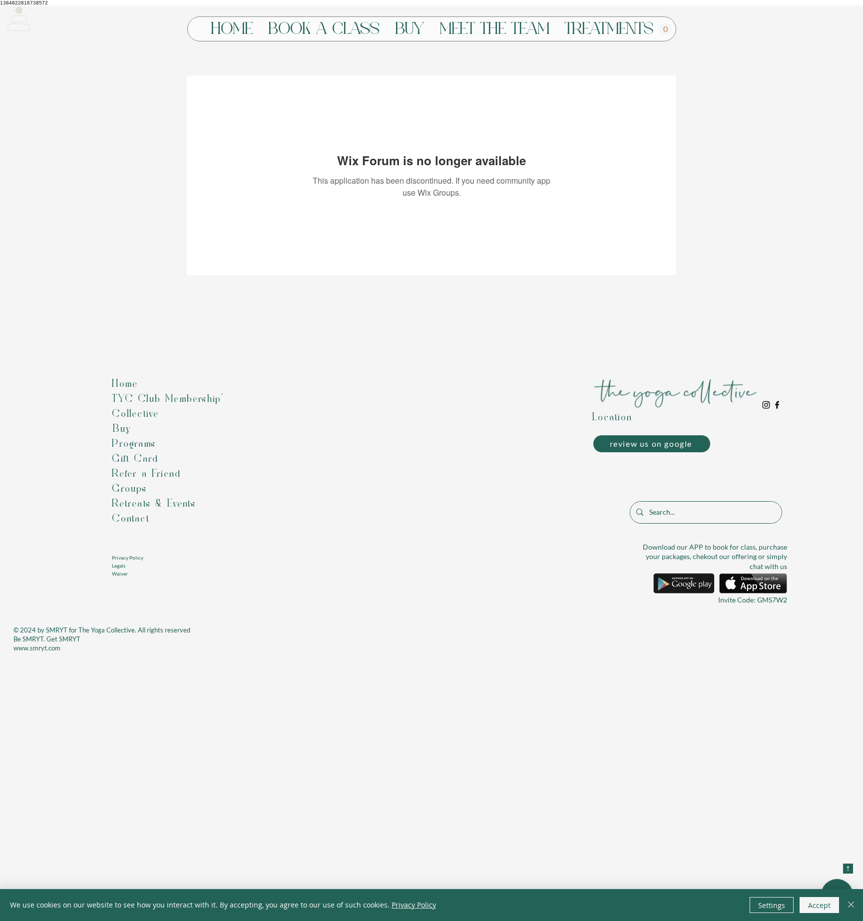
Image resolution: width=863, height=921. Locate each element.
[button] (18, 18)
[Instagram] (766, 405)
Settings (771, 905)
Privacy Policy (414, 905)
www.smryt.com (36, 648)
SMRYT (56, 630)
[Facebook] (777, 405)
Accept (819, 905)
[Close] (851, 905)
